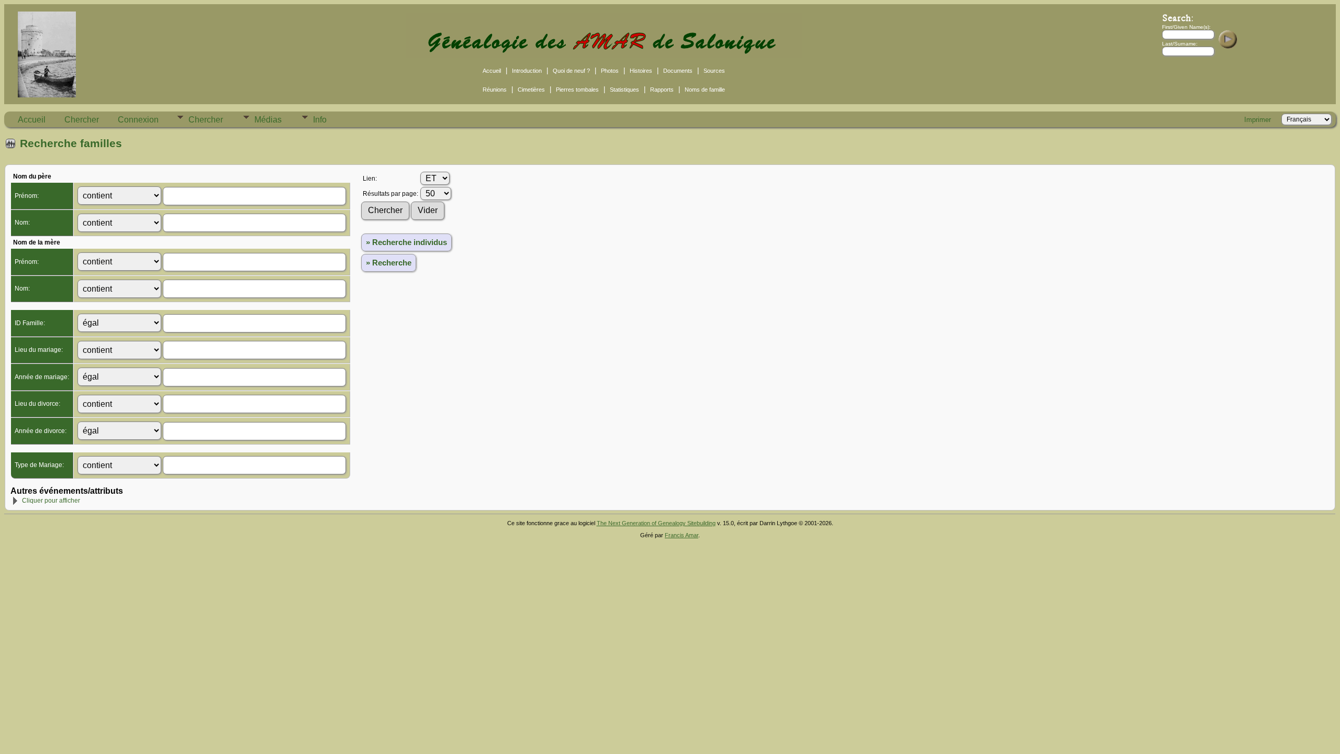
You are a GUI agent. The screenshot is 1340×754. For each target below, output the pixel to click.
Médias (268, 119)
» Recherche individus (406, 242)
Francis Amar (681, 535)
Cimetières (531, 89)
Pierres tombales (577, 89)
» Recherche (388, 263)
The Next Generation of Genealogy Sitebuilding (656, 523)
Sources (714, 71)
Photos (610, 71)
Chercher (81, 119)
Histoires (641, 71)
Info (320, 119)
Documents (678, 71)
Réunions (495, 89)
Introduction (527, 71)
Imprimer (1257, 120)
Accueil (492, 71)
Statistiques (624, 89)
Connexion (138, 119)
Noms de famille (705, 89)
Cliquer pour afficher (51, 500)
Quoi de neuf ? (571, 71)
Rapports (662, 89)
